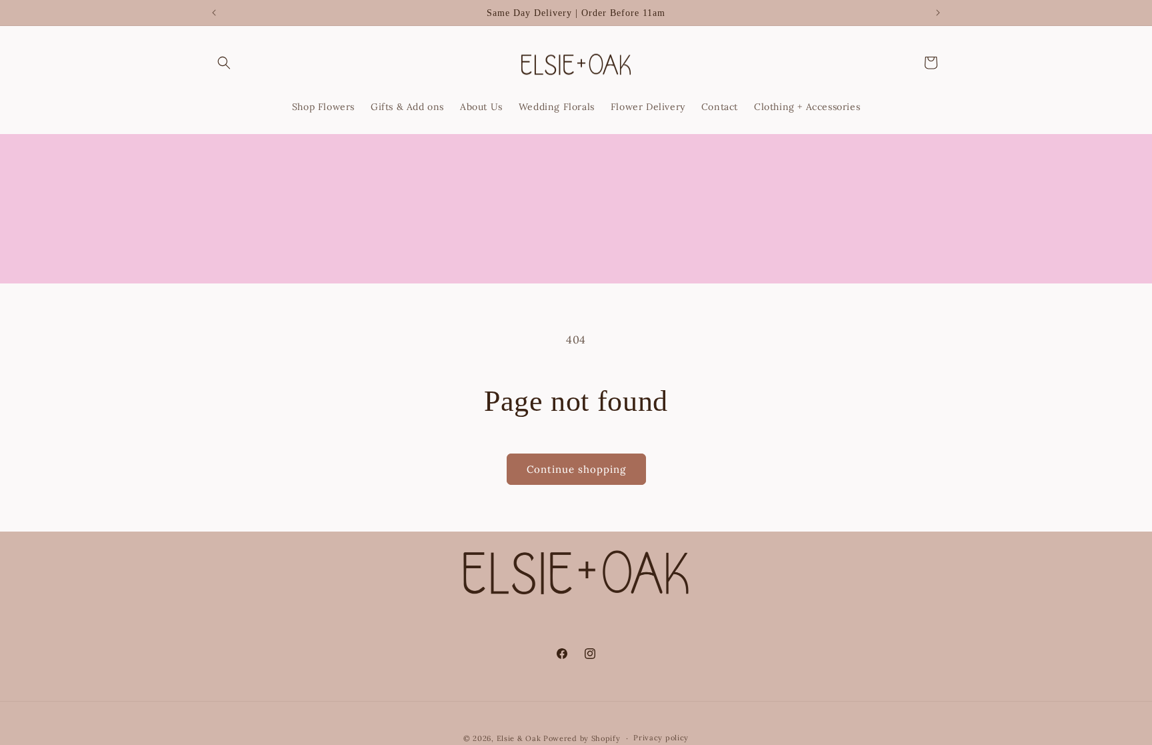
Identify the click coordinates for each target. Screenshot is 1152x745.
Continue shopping (576, 469)
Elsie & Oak (519, 738)
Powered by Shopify (582, 738)
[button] (224, 62)
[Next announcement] (938, 12)
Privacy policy (661, 737)
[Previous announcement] (214, 12)
